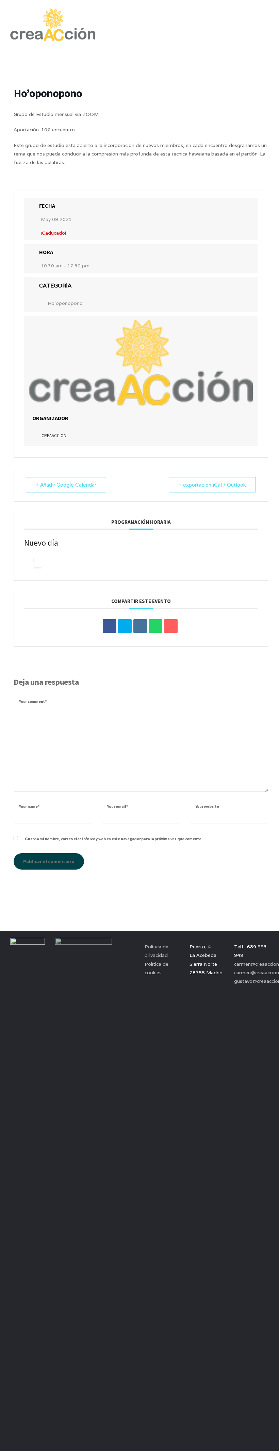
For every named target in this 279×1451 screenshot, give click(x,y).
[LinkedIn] (140, 626)
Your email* (117, 806)
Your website (207, 806)
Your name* (29, 806)
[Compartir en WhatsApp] (155, 626)
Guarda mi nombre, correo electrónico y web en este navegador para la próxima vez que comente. (114, 838)
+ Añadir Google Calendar (66, 485)
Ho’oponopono (65, 303)
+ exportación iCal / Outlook (212, 485)
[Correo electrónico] (171, 626)
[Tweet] (125, 626)
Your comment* (33, 701)
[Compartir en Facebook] (109, 626)
